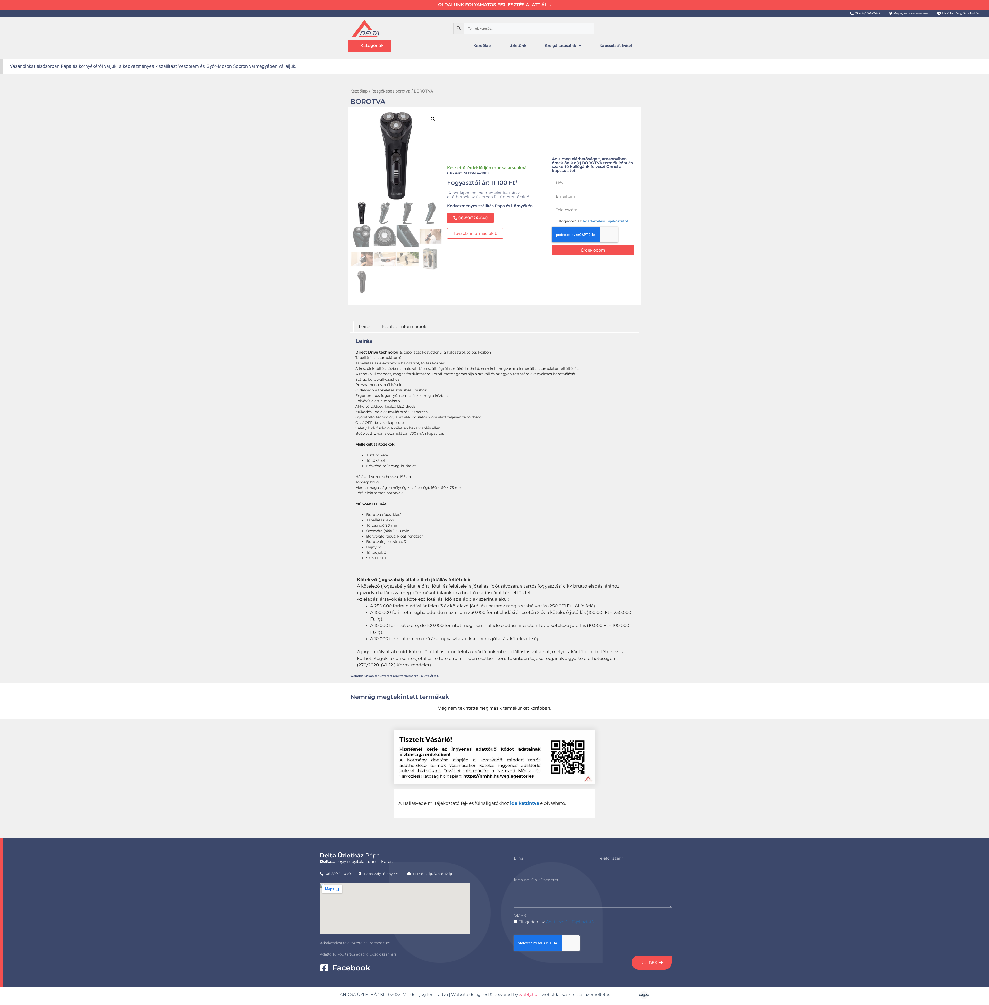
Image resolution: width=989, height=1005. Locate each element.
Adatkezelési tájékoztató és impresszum (355, 943)
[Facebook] (324, 968)
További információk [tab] (404, 326)
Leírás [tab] (365, 326)
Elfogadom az (557, 921)
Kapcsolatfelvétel (616, 45)
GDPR (520, 915)
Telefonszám (610, 858)
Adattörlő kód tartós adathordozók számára (358, 954)
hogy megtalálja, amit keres (356, 861)
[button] (433, 119)
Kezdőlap (482, 45)
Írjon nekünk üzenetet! (536, 879)
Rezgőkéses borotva (390, 91)
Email (519, 858)
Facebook (351, 967)
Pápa (350, 855)
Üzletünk (517, 45)
